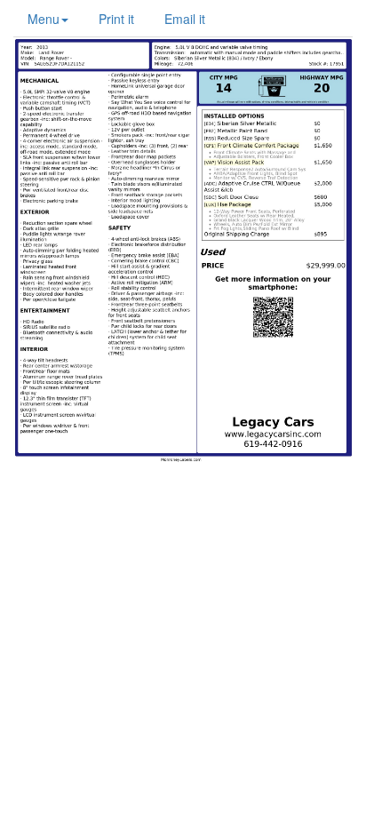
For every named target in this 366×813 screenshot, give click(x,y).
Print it (116, 19)
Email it (184, 19)
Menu (44, 19)
